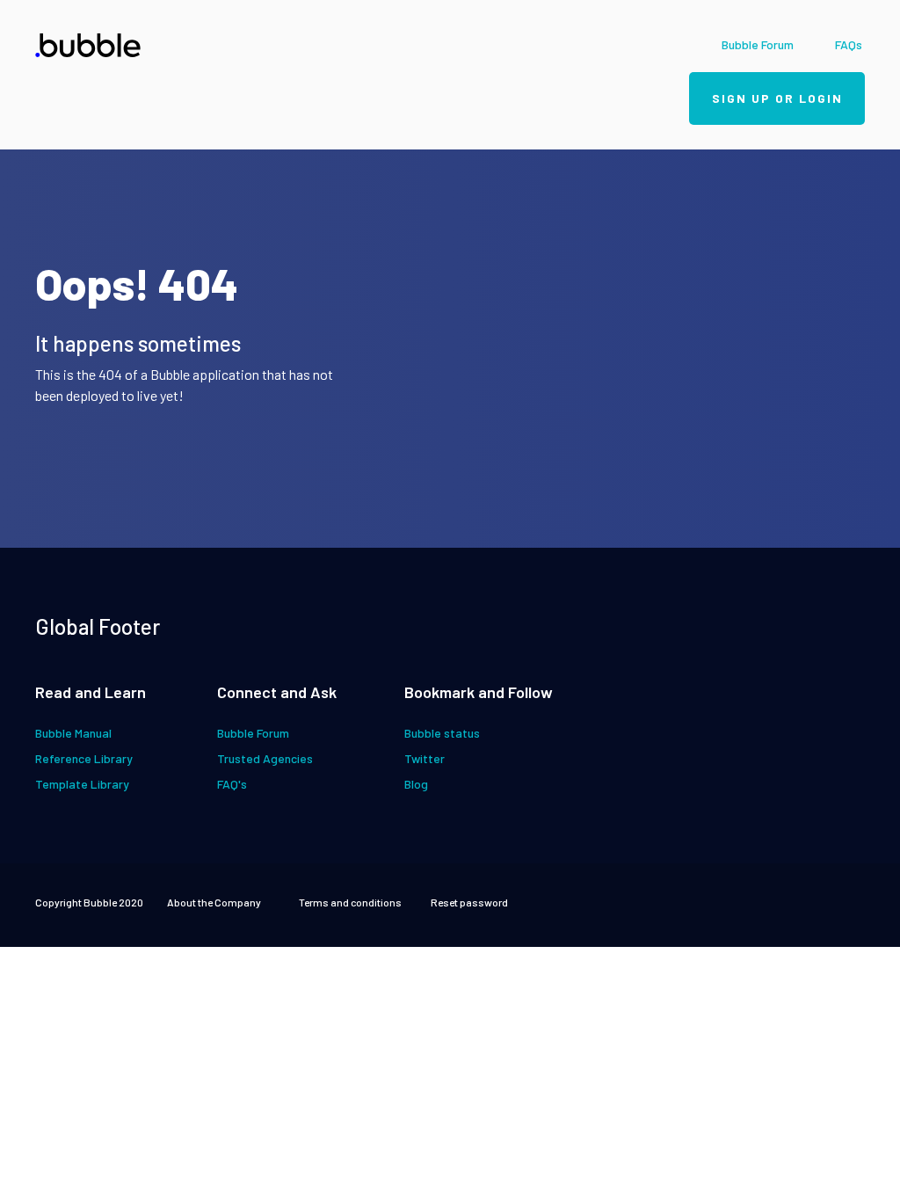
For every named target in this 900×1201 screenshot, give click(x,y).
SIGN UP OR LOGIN (777, 98)
